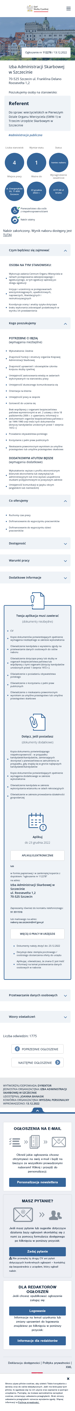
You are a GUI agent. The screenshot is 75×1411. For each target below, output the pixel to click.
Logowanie (37, 1311)
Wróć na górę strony (37, 1110)
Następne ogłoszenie (35, 1063)
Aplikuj (37, 839)
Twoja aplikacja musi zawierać (37, 618)
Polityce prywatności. (28, 1402)
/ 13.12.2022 (46, 52)
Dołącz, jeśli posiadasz (37, 739)
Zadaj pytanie (37, 1251)
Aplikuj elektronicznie (37, 855)
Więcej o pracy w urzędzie (37, 934)
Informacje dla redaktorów (38, 1341)
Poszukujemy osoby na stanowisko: (33, 92)
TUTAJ (7, 235)
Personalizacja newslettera (37, 1182)
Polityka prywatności (57, 1363)
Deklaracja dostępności (24, 1363)
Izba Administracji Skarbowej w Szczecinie (36, 69)
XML (69, 1367)
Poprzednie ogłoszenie (40, 1049)
